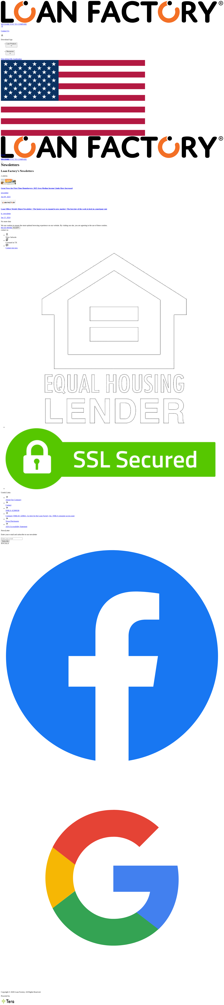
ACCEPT (16, 228)
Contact (8, 505)
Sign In (3, 59)
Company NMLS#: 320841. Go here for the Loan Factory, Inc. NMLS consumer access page (40, 516)
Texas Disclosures (12, 521)
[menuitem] (11, 45)
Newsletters (5, 159)
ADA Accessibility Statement (16, 527)
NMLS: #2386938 (12, 510)
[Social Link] (112, 766)
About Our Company (13, 500)
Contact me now (12, 248)
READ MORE (6, 228)
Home (3, 155)
